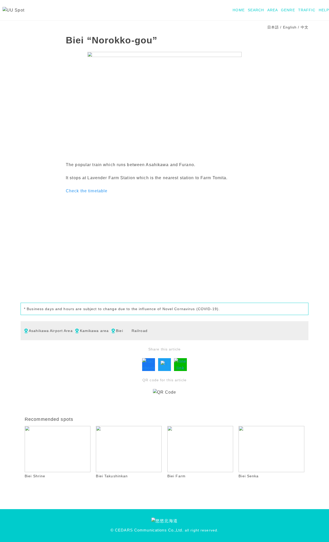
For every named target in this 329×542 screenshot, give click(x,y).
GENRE (288, 10)
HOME (238, 10)
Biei (119, 331)
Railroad (140, 331)
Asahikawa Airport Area (51, 331)
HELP (324, 10)
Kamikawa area (94, 331)
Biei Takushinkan (112, 476)
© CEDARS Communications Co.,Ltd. (147, 530)
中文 (304, 27)
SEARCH (256, 10)
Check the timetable (86, 191)
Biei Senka (249, 476)
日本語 (273, 27)
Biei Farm (176, 476)
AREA (272, 10)
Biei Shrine (35, 476)
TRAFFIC (307, 10)
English (290, 27)
